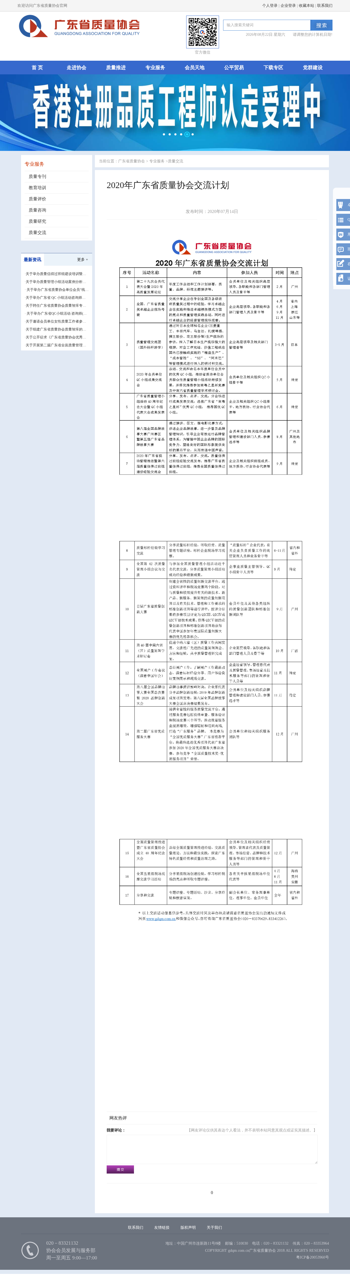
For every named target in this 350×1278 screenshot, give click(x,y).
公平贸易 (234, 67)
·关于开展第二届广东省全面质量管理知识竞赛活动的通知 (55, 345)
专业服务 (155, 67)
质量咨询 (37, 210)
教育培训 (37, 187)
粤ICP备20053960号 (312, 1257)
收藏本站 (306, 6)
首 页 (37, 67)
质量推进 (116, 67)
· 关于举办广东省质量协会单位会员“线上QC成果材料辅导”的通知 (57, 290)
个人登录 (270, 6)
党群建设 (313, 67)
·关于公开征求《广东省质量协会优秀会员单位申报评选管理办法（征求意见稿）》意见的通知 (55, 337)
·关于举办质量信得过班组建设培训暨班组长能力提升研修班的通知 (55, 274)
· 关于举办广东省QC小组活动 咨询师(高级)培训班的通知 (56, 313)
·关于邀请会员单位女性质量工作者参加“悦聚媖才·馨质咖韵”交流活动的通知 (55, 321)
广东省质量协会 (131, 161)
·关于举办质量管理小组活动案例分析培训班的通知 (55, 282)
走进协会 (76, 67)
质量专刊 (37, 176)
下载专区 (273, 67)
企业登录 (288, 6)
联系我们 (324, 6)
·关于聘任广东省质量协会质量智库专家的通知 (55, 305)
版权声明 (188, 1228)
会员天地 (195, 67)
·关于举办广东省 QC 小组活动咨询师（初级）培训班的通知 (53, 298)
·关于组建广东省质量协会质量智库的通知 (55, 329)
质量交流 (37, 232)
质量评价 (37, 199)
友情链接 (162, 1228)
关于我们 (214, 1228)
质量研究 (37, 221)
